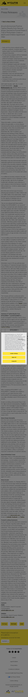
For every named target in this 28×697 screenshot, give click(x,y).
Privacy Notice (21, 339)
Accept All (14, 361)
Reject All (14, 357)
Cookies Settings (14, 353)
